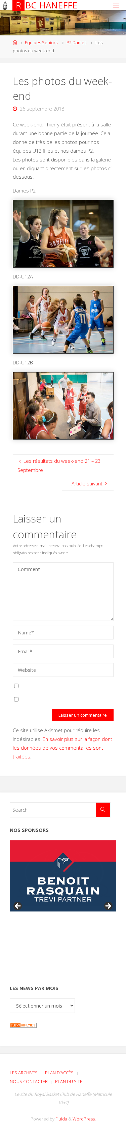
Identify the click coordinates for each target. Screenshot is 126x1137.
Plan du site (68, 1081)
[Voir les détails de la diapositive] (63, 876)
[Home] (15, 42)
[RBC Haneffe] (5, 5)
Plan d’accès (59, 1073)
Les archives (24, 1073)
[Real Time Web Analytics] (23, 1024)
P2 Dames (76, 42)
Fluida (60, 1119)
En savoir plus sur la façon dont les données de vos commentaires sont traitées (62, 748)
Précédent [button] (18, 906)
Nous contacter (29, 1081)
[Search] (103, 810)
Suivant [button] (108, 906)
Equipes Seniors (41, 42)
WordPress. (84, 1119)
